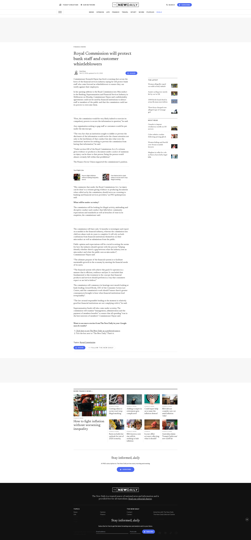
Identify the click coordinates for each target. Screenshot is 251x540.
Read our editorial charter (140, 499)
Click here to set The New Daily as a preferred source (98, 331)
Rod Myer (82, 71)
